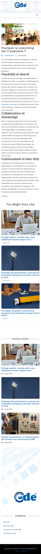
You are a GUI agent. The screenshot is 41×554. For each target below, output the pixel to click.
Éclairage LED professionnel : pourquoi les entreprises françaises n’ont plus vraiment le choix (20, 275)
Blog (5, 522)
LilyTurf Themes (20, 551)
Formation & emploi (10, 530)
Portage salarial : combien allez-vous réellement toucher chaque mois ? (18, 238)
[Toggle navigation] (36, 15)
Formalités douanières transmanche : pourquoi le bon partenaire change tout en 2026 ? (20, 313)
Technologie (7, 533)
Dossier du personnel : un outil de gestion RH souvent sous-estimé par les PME (20, 438)
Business (5, 196)
